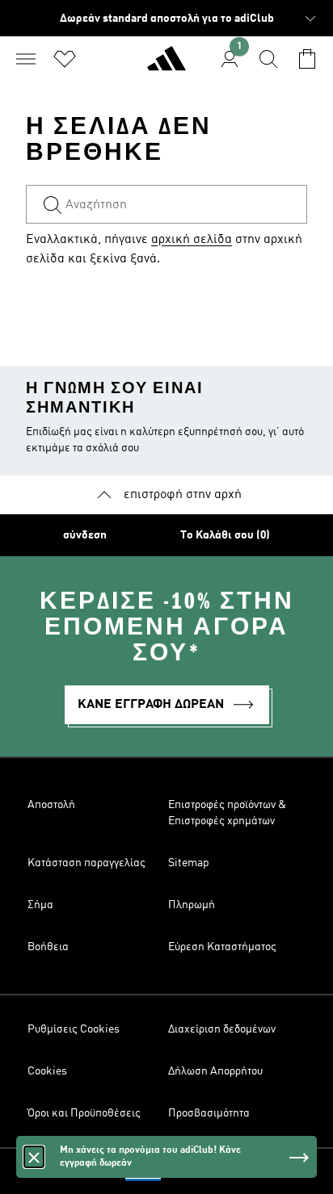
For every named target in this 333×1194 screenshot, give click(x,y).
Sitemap (188, 863)
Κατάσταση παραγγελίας (86, 863)
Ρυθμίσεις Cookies (73, 1029)
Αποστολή (51, 805)
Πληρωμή (191, 905)
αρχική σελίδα (191, 239)
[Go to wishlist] (64, 59)
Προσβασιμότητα (209, 1113)
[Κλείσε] (34, 1156)
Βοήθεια (48, 947)
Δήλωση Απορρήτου (215, 1071)
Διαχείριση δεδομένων (222, 1029)
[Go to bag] (307, 59)
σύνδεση (85, 535)
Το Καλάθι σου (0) (225, 535)
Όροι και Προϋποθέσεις (84, 1113)
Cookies (47, 1071)
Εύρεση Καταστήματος (222, 947)
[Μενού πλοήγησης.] (25, 59)
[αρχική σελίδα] (166, 65)
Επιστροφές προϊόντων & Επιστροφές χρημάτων (227, 813)
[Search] (268, 59)
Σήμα (40, 905)
